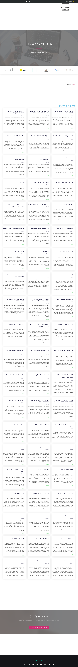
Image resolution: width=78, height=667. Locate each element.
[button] (5, 70)
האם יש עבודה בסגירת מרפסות (16, 400)
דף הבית (74, 84)
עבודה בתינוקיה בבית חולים (41, 607)
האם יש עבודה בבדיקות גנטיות (65, 493)
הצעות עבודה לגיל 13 (43, 469)
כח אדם (42, 7)
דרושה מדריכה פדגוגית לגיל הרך (15, 583)
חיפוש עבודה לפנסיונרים (67, 447)
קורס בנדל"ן (21, 182)
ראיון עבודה (46, 7)
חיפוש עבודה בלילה (19, 424)
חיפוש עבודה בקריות (43, 447)
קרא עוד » (72, 128)
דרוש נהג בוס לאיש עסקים (66, 516)
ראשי (55, 7)
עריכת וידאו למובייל (19, 251)
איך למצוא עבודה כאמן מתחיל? (65, 324)
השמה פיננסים (24, 7)
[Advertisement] (39, 20)
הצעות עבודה (30, 7)
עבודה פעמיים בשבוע (18, 561)
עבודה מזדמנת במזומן (43, 653)
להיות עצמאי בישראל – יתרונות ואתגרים (13, 228)
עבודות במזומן (20, 607)
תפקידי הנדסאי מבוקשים (66, 251)
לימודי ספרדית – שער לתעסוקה (65, 228)
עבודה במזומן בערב (19, 653)
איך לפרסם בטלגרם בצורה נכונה (64, 299)
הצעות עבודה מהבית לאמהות (41, 629)
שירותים (18, 7)
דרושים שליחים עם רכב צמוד (65, 583)
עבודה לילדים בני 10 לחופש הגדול (40, 493)
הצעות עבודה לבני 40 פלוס (66, 469)
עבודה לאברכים (69, 629)
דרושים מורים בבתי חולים (66, 538)
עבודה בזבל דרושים (19, 493)
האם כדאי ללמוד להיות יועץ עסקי (15, 135)
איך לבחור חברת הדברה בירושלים (40, 228)
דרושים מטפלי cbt (68, 561)
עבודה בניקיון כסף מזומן (67, 653)
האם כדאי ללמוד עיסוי (67, 158)
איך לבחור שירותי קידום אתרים (41, 275)
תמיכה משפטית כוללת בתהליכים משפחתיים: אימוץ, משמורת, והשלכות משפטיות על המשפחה (63, 375)
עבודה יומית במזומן (44, 583)
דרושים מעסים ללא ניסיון (42, 538)
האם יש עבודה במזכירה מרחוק (41, 182)
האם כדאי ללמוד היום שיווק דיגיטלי (64, 182)
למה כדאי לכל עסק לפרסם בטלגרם (64, 275)
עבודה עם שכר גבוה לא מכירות (41, 561)
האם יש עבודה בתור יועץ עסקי (16, 324)
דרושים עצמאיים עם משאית (17, 516)
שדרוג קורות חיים (51, 7)
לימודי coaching (68, 204)
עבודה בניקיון (69, 607)
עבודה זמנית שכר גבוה (18, 538)
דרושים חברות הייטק (43, 251)
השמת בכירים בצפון (19, 447)
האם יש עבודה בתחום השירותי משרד (63, 350)
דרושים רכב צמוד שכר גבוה (42, 424)
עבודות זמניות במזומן (43, 516)
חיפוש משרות (36, 7)
